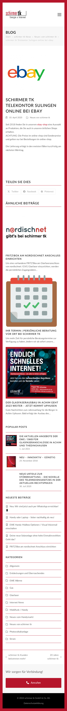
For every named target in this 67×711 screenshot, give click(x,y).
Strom (13, 639)
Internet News (17, 603)
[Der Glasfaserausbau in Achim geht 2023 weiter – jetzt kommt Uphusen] (31, 373)
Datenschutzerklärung (33, 703)
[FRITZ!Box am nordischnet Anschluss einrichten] (26, 231)
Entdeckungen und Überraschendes (27, 573)
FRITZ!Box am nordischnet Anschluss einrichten (33, 547)
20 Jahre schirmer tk (50, 657)
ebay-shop (42, 125)
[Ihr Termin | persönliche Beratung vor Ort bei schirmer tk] (31, 301)
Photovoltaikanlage (19, 632)
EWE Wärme (16, 581)
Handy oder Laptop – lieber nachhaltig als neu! (32, 517)
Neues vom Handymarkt (22, 617)
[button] (59, 14)
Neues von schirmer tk (40, 118)
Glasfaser (14, 595)
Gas (11, 588)
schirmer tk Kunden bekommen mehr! (17, 657)
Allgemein (14, 566)
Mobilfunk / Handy (19, 610)
